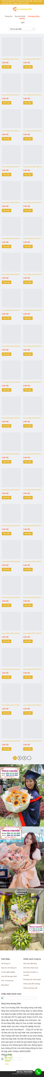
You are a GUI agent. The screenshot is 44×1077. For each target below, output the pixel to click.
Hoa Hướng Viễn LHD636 (11, 526)
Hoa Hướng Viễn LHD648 (11, 741)
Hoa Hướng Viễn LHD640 (11, 597)
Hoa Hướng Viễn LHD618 (32, 167)
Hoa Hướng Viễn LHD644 (11, 669)
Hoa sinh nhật (20, 16)
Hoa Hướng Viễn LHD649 (32, 741)
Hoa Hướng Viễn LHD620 (11, 238)
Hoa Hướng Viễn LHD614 (32, 95)
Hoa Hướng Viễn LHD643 (32, 633)
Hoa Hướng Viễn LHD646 (11, 705)
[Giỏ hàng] (41, 9)
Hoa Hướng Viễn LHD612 (32, 59)
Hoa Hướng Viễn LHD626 (11, 346)
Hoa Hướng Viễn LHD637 (32, 526)
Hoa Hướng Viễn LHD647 (32, 705)
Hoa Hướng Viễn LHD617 (11, 167)
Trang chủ (8, 16)
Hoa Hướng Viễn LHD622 (11, 274)
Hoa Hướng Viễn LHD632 (11, 454)
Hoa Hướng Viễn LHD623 (32, 274)
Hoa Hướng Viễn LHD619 (32, 202)
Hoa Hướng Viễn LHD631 (32, 418)
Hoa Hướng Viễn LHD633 (32, 454)
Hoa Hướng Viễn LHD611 (11, 59)
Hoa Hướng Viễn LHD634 (11, 490)
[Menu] (3, 9)
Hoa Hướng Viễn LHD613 (11, 95)
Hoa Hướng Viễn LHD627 (32, 346)
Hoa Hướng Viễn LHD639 (32, 561)
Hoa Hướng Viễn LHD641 (32, 597)
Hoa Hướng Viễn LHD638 (11, 561)
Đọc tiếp (6, 67)
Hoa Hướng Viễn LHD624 (11, 310)
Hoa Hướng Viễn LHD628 (11, 382)
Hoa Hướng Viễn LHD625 (32, 310)
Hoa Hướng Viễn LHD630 (11, 418)
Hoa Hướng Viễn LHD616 (32, 131)
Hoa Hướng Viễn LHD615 (11, 131)
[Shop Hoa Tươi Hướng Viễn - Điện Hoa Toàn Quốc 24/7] (22, 9)
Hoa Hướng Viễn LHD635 (32, 490)
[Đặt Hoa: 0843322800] (38, 1071)
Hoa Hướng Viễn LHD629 (32, 382)
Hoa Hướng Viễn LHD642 (11, 633)
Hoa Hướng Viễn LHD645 (32, 669)
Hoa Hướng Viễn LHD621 (32, 238)
